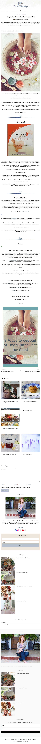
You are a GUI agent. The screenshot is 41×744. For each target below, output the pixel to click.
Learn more (20, 527)
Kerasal (20, 244)
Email (16, 484)
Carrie (17, 19)
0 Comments (26, 19)
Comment (3, 469)
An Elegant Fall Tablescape (22, 572)
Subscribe (20, 545)
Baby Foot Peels (20, 122)
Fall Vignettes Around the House (23, 557)
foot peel (9, 283)
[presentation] (10, 390)
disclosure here (20, 30)
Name (3, 484)
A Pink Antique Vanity (21, 601)
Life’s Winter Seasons (27, 454)
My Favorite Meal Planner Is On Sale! (10, 428)
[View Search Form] (38, 10)
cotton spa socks (28, 254)
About (29, 739)
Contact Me (7, 739)
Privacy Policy (14, 739)
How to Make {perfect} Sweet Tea (9, 454)
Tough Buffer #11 (14, 218)
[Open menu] (20, 10)
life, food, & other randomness (20, 14)
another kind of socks (13, 260)
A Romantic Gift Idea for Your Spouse (32, 370)
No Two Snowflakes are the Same (7, 370)
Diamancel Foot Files (20, 198)
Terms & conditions (23, 739)
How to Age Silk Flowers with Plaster (24, 586)
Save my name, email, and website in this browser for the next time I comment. (16, 487)
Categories (3, 622)
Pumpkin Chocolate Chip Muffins (29, 401)
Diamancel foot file (16, 287)
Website (29, 484)
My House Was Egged (27, 410)
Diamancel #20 (26, 211)
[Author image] (14, 19)
